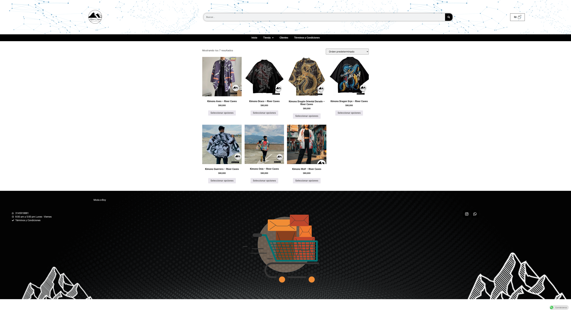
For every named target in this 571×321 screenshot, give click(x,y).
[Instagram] (466, 214)
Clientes (284, 37)
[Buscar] (448, 17)
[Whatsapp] (475, 214)
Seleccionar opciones (222, 112)
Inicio (254, 37)
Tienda (267, 37)
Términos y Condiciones (307, 37)
